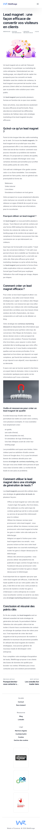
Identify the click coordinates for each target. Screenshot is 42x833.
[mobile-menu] (38, 4)
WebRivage (6, 31)
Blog (37, 31)
